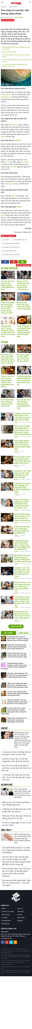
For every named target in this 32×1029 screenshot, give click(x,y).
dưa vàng (6, 239)
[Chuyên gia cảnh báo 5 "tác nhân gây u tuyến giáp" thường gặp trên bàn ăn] (3, 720)
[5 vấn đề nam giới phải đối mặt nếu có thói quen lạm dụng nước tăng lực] (24, 370)
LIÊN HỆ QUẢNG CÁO (9, 928)
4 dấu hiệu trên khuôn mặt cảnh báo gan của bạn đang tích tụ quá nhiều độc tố (16, 646)
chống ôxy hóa (6, 97)
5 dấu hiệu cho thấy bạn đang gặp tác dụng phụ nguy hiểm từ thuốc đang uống (22, 487)
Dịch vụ (20, 914)
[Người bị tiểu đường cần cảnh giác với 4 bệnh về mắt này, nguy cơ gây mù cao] (7, 517)
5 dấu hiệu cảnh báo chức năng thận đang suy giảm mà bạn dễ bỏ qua (22, 530)
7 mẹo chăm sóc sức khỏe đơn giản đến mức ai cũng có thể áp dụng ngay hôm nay (22, 601)
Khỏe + (16, 422)
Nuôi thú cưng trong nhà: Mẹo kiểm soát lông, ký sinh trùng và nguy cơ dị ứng (8, 359)
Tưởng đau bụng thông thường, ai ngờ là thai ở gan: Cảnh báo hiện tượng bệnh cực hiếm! (14, 666)
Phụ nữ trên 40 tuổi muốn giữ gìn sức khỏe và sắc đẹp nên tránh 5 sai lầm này (16, 768)
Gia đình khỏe (6, 920)
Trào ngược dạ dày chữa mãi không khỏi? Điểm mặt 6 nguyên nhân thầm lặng (22, 445)
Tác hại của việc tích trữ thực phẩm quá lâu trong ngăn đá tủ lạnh (7, 285)
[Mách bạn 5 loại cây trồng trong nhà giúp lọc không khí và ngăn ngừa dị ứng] (7, 558)
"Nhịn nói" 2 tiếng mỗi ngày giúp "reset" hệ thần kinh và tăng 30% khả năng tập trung (17, 685)
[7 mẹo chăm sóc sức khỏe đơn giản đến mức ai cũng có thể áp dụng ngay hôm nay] (7, 600)
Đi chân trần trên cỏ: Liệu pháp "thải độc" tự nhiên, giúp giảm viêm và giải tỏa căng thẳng (13, 710)
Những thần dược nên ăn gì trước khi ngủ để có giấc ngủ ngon (24, 305)
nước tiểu (13, 167)
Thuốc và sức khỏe (8, 911)
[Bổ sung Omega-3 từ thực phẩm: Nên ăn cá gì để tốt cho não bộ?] (24, 348)
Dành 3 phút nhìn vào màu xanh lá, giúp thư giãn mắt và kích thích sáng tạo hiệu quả (14, 656)
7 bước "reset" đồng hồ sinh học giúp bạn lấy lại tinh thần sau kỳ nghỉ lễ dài (17, 693)
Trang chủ (4, 6)
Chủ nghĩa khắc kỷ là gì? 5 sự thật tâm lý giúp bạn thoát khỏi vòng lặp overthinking (16, 850)
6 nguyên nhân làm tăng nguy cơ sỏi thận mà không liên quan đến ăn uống (22, 416)
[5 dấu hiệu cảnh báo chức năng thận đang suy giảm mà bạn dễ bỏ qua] (7, 530)
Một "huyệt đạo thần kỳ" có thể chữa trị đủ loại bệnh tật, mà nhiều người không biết (22, 838)
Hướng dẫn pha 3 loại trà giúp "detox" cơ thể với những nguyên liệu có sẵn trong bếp (17, 638)
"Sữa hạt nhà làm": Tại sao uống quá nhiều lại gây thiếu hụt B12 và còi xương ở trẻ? (8, 331)
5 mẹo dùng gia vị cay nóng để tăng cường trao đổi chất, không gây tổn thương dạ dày (24, 331)
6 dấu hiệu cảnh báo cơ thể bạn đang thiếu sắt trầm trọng (7, 403)
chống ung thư (6, 94)
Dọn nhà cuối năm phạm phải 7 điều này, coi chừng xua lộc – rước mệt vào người (16, 882)
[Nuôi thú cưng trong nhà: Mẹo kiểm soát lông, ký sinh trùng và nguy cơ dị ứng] (8, 348)
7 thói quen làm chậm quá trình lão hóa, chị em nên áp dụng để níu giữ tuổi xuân (16, 777)
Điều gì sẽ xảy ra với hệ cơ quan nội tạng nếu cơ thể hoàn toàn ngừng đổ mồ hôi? (22, 586)
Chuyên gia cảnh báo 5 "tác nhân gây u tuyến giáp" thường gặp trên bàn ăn (17, 720)
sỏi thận (18, 140)
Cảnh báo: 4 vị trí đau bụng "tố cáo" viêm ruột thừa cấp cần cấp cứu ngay (22, 474)
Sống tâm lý (5, 923)
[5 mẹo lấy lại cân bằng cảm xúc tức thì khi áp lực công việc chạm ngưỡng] (7, 614)
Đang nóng (23, 633)
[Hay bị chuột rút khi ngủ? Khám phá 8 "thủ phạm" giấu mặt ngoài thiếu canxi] (7, 460)
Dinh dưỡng (6, 914)
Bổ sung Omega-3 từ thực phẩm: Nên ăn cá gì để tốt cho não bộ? (24, 358)
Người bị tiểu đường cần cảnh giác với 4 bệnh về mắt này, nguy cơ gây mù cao (22, 517)
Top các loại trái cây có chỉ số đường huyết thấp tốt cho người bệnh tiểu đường (7, 381)
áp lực (3, 215)
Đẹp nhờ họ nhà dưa (9, 52)
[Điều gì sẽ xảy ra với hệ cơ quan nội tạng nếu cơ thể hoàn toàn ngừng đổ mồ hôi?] (7, 585)
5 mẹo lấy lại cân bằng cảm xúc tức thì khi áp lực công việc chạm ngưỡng (22, 614)
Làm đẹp (4, 917)
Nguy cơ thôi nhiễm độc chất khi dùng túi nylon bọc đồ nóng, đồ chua (23, 285)
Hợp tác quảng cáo (7, 20)
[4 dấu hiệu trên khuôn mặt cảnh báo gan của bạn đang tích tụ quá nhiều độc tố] (3, 646)
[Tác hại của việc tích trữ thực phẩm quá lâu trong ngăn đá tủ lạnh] (8, 275)
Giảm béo (21, 911)
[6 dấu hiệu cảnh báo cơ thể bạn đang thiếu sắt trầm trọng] (8, 393)
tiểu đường (14, 125)
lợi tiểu (7, 162)
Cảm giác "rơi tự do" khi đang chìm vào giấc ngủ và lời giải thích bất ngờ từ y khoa (22, 572)
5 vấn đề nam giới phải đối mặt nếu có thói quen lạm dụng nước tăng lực (24, 380)
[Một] (7, 837)
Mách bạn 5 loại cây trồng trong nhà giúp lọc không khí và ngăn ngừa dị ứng (22, 558)
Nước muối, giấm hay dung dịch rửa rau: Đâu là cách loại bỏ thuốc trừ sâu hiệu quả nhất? (7, 307)
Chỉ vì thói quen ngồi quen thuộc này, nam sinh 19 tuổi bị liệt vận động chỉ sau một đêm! (22, 793)
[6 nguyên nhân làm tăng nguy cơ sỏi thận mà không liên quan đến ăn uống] (7, 417)
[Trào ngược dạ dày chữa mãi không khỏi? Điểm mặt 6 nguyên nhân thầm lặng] (7, 444)
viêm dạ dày (9, 184)
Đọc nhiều (8, 633)
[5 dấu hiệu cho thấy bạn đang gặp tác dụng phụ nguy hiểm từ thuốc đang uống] (7, 486)
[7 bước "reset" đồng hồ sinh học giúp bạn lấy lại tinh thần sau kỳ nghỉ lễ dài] (3, 693)
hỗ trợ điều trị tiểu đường (11, 243)
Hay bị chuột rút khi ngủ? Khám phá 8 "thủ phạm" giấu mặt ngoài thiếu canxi (22, 460)
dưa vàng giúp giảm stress (11, 247)
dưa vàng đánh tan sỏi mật (11, 254)
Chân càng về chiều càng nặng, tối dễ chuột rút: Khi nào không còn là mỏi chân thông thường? (22, 430)
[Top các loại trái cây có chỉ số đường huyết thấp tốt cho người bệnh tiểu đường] (8, 370)
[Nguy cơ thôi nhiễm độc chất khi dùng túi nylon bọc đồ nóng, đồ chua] (24, 275)
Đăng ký (20, 920)
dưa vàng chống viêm (9, 251)
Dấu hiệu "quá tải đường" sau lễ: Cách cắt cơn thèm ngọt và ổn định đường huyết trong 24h (14, 676)
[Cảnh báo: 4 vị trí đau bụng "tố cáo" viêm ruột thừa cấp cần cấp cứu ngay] (7, 474)
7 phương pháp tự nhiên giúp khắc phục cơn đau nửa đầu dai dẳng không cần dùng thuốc (22, 545)
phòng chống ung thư (20, 239)
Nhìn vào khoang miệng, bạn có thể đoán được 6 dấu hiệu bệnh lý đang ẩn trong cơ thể (21, 503)
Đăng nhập (21, 917)
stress (19, 207)
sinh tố (14, 196)
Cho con (20, 908)
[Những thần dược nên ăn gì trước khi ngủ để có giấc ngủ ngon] (24, 296)
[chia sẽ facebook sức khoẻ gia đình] (3, 942)
